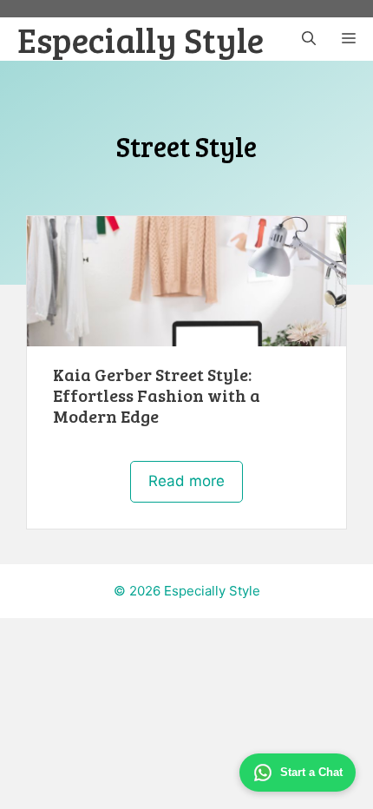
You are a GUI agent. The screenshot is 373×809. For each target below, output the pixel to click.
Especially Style (140, 39)
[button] (309, 39)
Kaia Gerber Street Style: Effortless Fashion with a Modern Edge (156, 395)
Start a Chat (311, 772)
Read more (186, 481)
